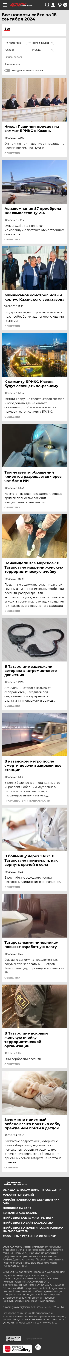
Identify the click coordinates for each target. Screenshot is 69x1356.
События (11, 1167)
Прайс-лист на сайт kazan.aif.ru (28, 1222)
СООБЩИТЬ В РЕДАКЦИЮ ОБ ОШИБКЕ (29, 1236)
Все (7, 28)
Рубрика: (9, 50)
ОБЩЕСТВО (12, 153)
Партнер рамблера (33, 1339)
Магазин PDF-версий (18, 1194)
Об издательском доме (21, 1189)
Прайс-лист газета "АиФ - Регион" (28, 1217)
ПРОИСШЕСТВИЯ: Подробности (27, 800)
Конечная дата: (12, 64)
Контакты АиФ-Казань (20, 1213)
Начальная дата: (13, 57)
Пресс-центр (51, 1189)
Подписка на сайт (17, 1208)
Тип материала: (12, 43)
